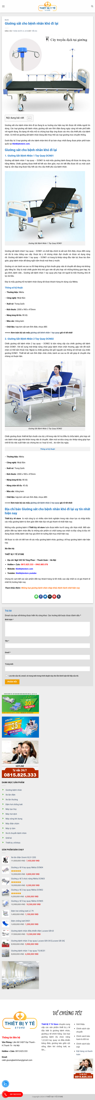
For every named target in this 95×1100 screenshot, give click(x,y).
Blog (7, 20)
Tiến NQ (34, 31)
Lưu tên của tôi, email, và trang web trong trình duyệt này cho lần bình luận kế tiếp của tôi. (44, 676)
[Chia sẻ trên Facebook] (41, 597)
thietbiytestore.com (24, 569)
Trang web (9, 664)
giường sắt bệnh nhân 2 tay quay (44, 503)
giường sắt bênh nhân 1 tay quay (44, 332)
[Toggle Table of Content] (28, 118)
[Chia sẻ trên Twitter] (45, 597)
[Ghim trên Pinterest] (54, 597)
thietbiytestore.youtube (25, 573)
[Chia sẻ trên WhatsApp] (36, 597)
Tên (7, 641)
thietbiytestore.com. (21, 144)
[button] (3, 6)
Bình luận (9, 620)
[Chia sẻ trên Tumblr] (59, 597)
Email (8, 652)
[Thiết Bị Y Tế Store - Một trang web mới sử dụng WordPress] (47, 6)
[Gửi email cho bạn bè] (50, 597)
